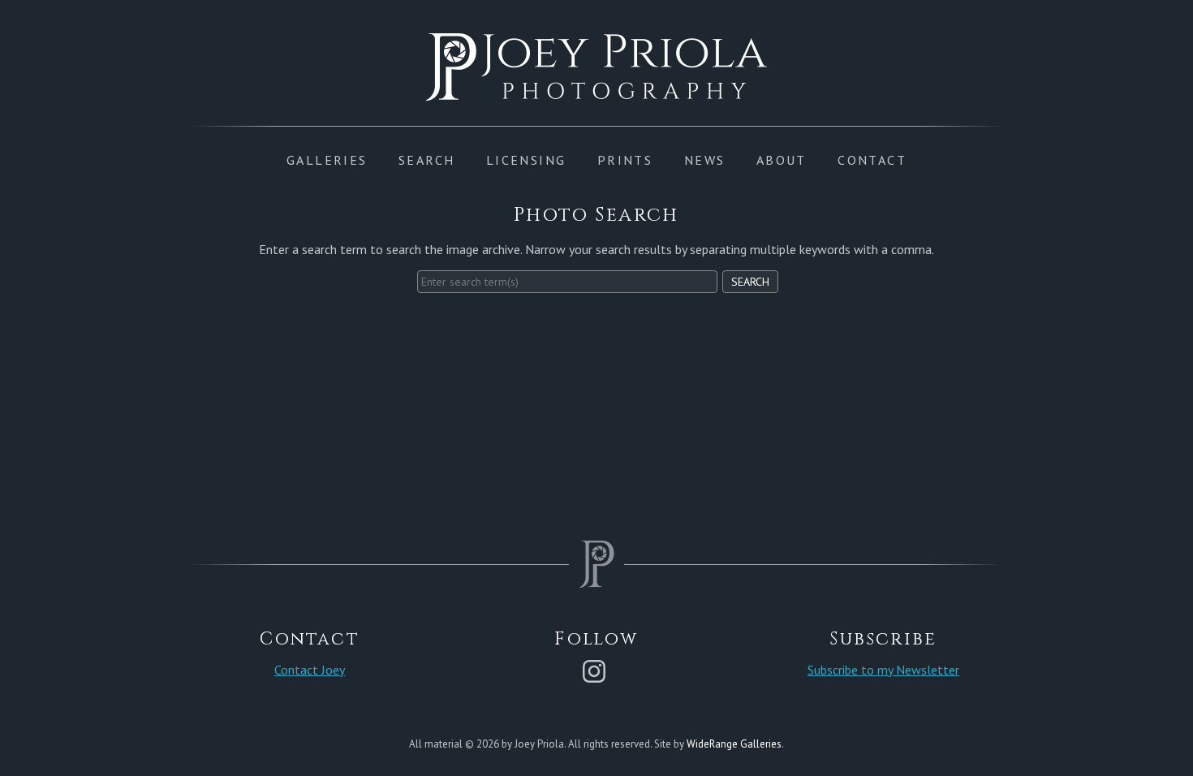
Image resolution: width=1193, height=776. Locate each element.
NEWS (705, 160)
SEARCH (426, 160)
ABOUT (781, 160)
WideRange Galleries (734, 744)
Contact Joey (309, 670)
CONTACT (872, 160)
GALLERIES (327, 160)
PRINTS (624, 160)
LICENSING (526, 160)
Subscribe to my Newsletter (883, 670)
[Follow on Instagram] (596, 670)
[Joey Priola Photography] (596, 92)
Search (750, 281)
